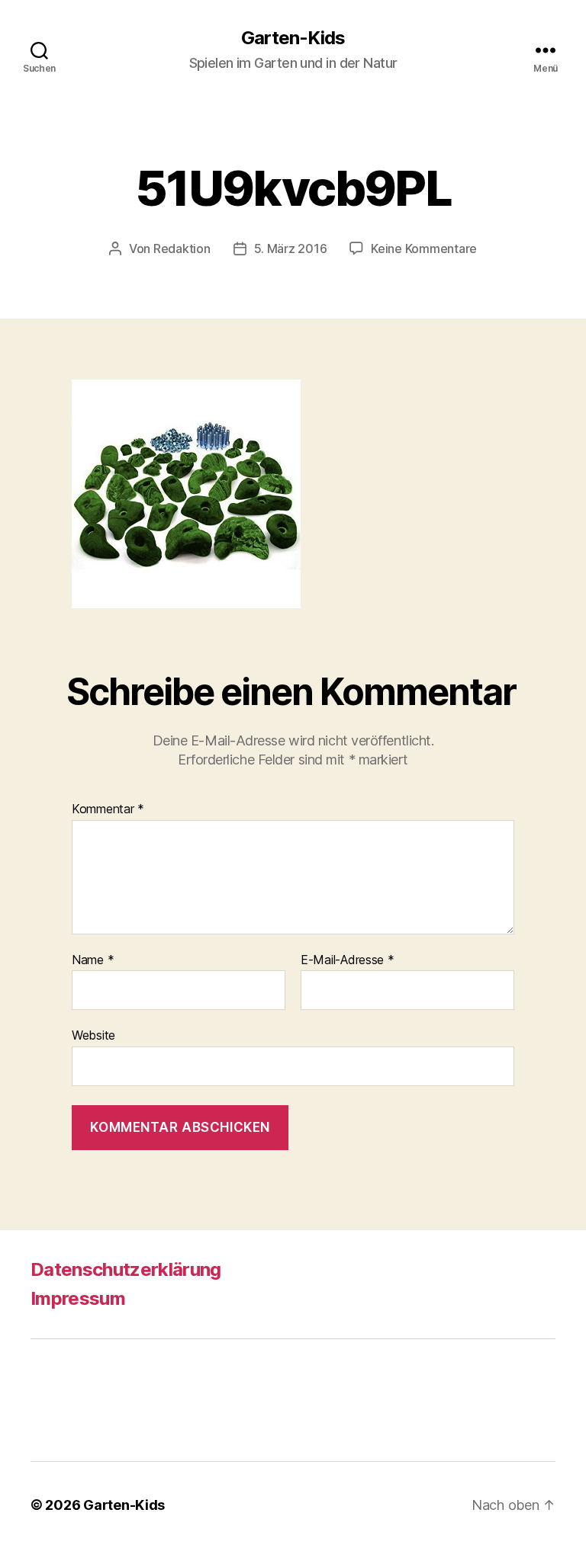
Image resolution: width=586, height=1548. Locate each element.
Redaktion (182, 248)
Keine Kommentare (424, 248)
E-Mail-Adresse (347, 960)
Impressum (78, 1298)
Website (93, 1035)
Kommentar (108, 809)
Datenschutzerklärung (126, 1269)
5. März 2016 (290, 248)
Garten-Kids (293, 38)
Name (93, 960)
